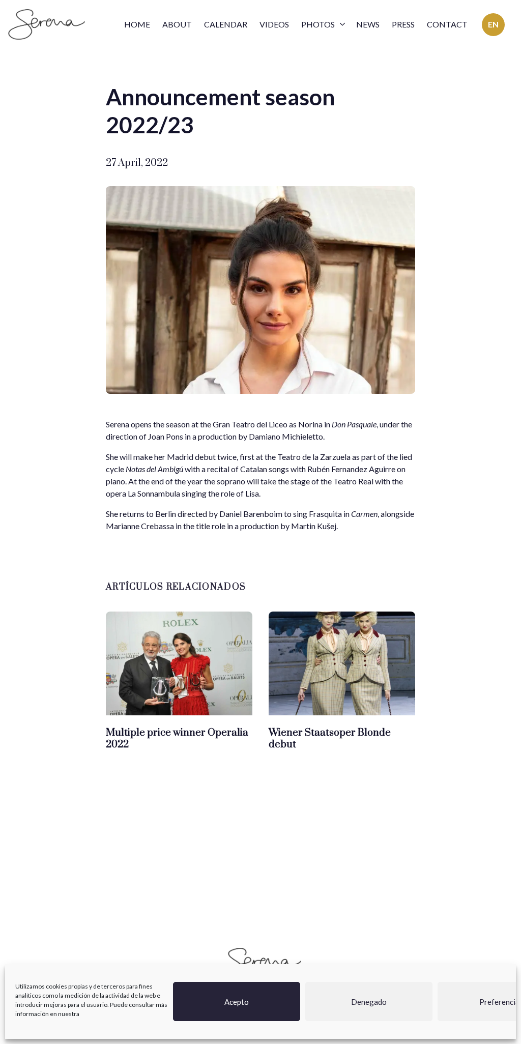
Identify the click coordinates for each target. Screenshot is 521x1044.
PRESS (403, 24)
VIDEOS (274, 24)
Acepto (236, 1001)
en (493, 24)
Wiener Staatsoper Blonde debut (330, 739)
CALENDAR (225, 24)
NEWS (368, 24)
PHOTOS (318, 24)
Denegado (369, 1001)
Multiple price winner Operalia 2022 (177, 739)
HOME (137, 24)
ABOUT (177, 24)
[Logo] (46, 24)
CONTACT (447, 24)
